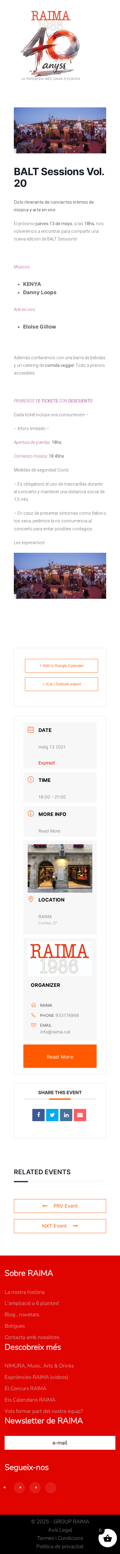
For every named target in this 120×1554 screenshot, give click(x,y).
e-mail (60, 1442)
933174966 (67, 1015)
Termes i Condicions (60, 1538)
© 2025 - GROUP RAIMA (60, 1521)
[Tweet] (52, 1115)
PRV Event (66, 1206)
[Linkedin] (66, 1115)
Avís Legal (60, 1529)
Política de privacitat (60, 1546)
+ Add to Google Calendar (61, 665)
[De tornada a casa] (51, 46)
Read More (49, 830)
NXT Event (54, 1226)
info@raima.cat (55, 1031)
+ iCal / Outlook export (61, 684)
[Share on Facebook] (38, 1115)
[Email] (80, 1115)
